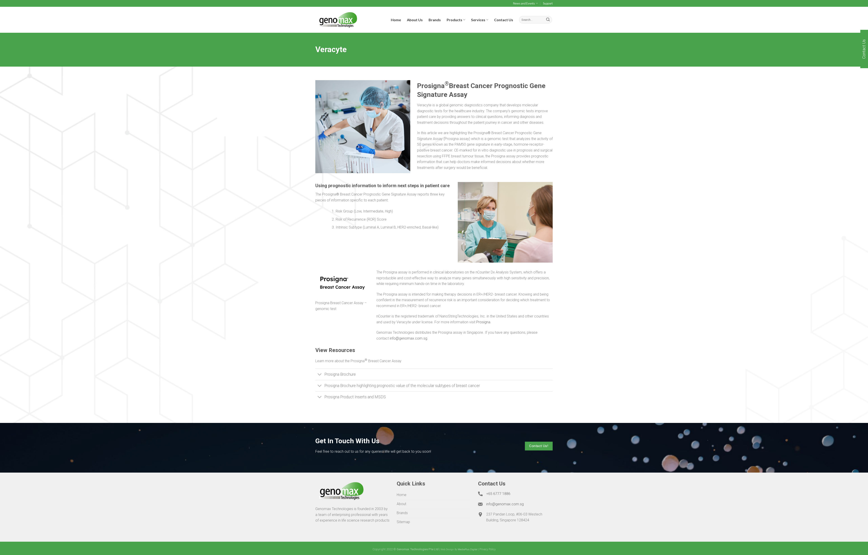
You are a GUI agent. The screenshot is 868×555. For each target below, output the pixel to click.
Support (548, 3)
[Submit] (548, 20)
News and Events (524, 3)
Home (396, 20)
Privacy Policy (487, 549)
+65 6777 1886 (498, 494)
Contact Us (503, 20)
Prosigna (483, 322)
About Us (415, 20)
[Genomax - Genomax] (338, 20)
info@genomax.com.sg (408, 338)
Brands (435, 20)
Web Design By (459, 549)
